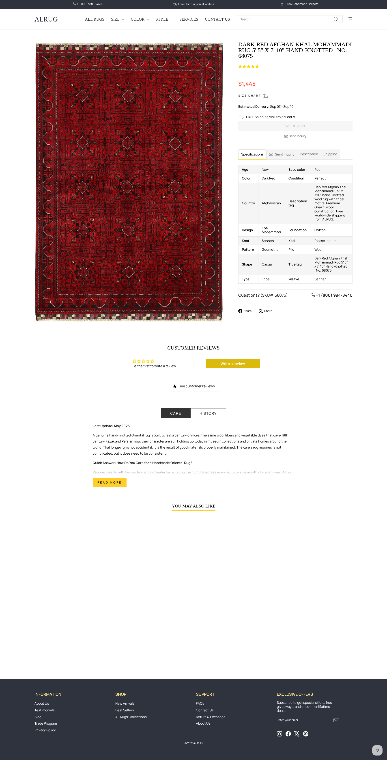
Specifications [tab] (252, 154)
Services (188, 19)
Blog (37, 717)
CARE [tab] (175, 413)
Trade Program (45, 723)
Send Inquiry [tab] (285, 154)
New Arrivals (125, 703)
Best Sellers (124, 710)
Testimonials (44, 710)
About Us (41, 703)
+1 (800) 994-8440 (334, 295)
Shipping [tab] (330, 154)
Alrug (46, 19)
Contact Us (217, 19)
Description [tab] (309, 154)
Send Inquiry (297, 136)
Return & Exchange (211, 717)
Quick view (72, 628)
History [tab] (208, 413)
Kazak (109, 441)
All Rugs (94, 19)
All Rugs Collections (131, 717)
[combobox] (289, 19)
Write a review (233, 363)
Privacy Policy (45, 730)
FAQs (200, 703)
